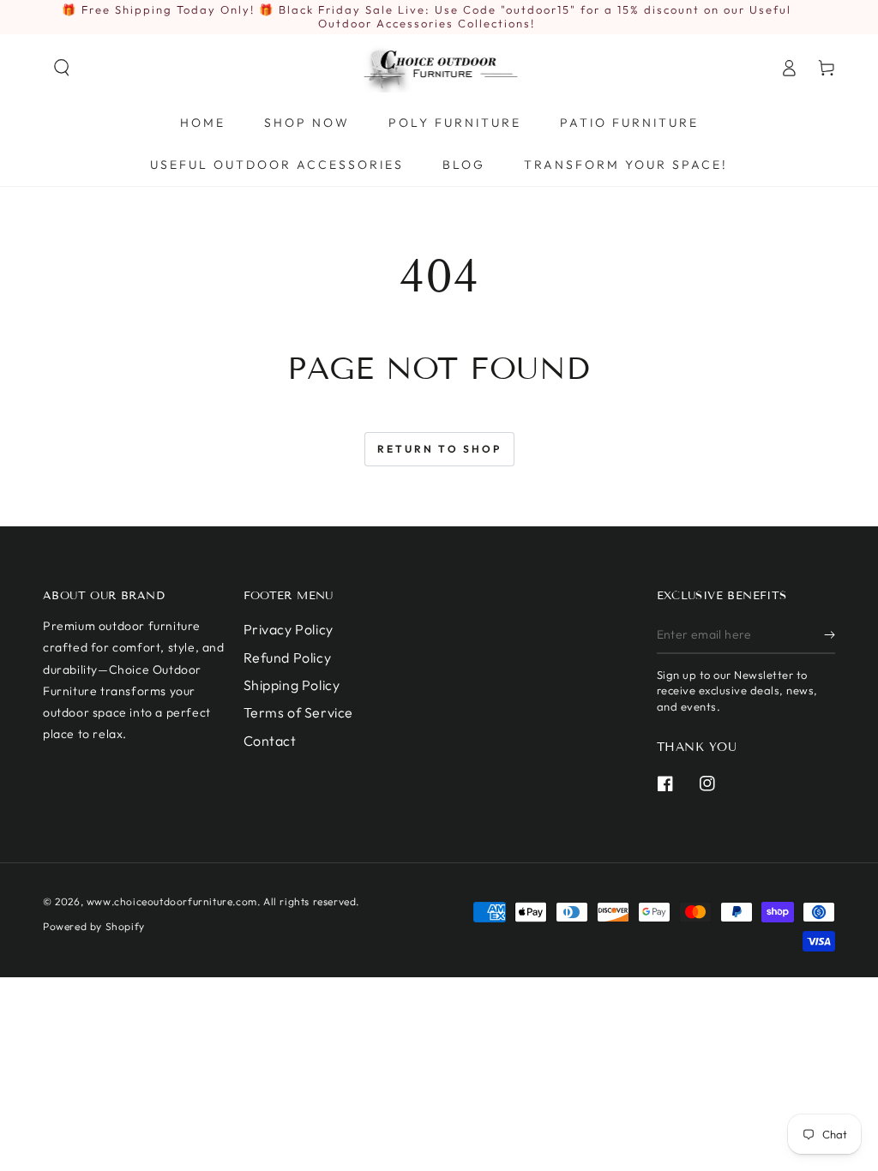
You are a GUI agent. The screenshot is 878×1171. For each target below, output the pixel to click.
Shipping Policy (292, 685)
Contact (270, 740)
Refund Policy (288, 657)
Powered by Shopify (94, 926)
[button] (62, 68)
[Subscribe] (829, 634)
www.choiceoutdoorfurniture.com (172, 901)
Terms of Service (299, 712)
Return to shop (439, 448)
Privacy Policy (289, 629)
